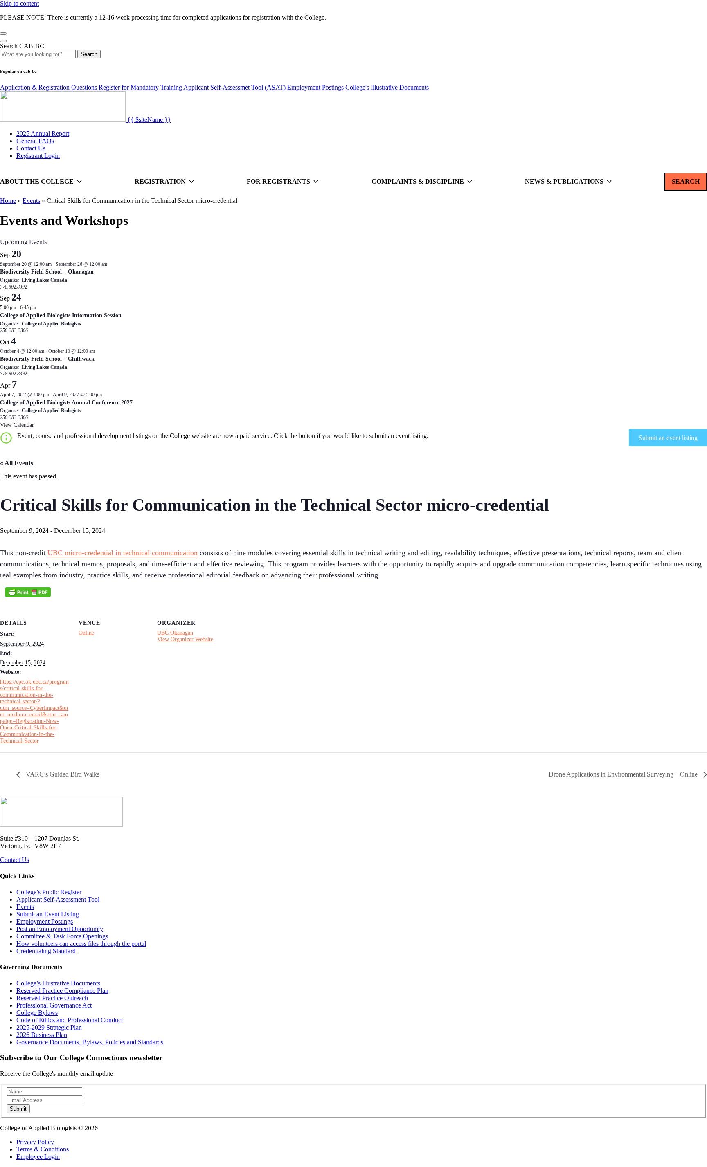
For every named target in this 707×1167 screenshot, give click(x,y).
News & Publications (564, 181)
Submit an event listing (668, 437)
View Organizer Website (185, 639)
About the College (37, 181)
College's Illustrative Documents (387, 87)
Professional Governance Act (54, 1005)
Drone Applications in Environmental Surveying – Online (624, 774)
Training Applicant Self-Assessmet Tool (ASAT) (223, 87)
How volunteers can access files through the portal (81, 943)
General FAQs (35, 140)
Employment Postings (315, 87)
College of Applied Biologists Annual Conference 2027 (66, 402)
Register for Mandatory (129, 87)
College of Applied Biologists (51, 324)
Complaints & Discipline (418, 181)
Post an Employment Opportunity (59, 928)
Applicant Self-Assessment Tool (57, 899)
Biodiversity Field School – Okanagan (47, 272)
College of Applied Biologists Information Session (61, 315)
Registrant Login (38, 155)
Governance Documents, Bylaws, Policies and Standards (89, 1042)
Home (8, 200)
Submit (18, 1109)
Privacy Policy (35, 1141)
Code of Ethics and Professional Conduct (69, 1020)
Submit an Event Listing (47, 914)
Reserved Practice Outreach (52, 997)
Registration (160, 181)
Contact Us (30, 148)
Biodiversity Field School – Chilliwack (47, 359)
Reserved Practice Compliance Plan (62, 990)
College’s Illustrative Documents (58, 983)
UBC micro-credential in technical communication (122, 553)
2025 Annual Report (42, 133)
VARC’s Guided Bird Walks (61, 774)
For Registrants (278, 181)
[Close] (3, 33)
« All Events (16, 463)
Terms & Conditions (42, 1149)
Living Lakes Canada (44, 280)
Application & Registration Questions (48, 87)
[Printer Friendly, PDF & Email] (28, 592)
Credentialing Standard (46, 950)
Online (86, 633)
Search (89, 54)
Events (31, 200)
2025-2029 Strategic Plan (49, 1027)
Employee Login (38, 1156)
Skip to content (19, 3)
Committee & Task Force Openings (62, 936)
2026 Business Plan (41, 1034)
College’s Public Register (48, 892)
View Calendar (17, 425)
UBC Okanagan (175, 633)
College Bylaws (37, 1012)
